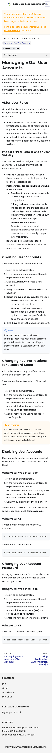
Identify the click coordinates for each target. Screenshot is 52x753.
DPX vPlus (7, 696)
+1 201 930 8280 (27, 734)
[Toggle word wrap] (41, 639)
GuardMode (8, 692)
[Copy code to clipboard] (46, 536)
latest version (12, 30)
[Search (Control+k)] (47, 4)
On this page (10, 55)
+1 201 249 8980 (18, 731)
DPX (4, 683)
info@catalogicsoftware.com (24, 727)
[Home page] (4, 39)
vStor (5, 688)
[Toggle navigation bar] (4, 4)
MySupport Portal (11, 712)
